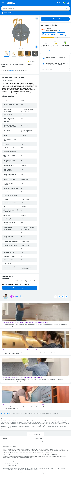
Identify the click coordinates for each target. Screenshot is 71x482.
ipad (18, 426)
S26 (22, 421)
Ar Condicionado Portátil (18, 425)
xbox (38, 422)
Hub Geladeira (48, 421)
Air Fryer (9, 422)
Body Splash (40, 425)
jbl (45, 425)
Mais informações (34, 434)
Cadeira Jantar (46, 413)
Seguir (62, 34)
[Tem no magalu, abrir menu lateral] (2, 2)
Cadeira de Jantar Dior (18, 413)
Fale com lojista (50, 34)
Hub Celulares (39, 421)
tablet (28, 425)
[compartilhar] (36, 47)
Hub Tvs (55, 421)
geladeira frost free (34, 426)
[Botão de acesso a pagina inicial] (30, 2)
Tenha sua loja (39, 441)
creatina (48, 422)
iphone (43, 422)
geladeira (26, 422)
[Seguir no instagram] (62, 296)
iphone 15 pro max (22, 423)
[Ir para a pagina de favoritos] (58, 3)
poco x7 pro (33, 422)
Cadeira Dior (55, 413)
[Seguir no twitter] (55, 296)
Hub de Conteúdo (29, 421)
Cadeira (27, 413)
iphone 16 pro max (17, 422)
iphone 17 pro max (11, 423)
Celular (9, 425)
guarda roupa (24, 426)
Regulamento (6, 443)
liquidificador (12, 426)
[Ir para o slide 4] (22, 48)
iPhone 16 (17, 421)
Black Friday (4, 421)
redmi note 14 (50, 425)
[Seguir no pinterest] (66, 296)
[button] (67, 8)
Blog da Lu (5, 438)
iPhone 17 (11, 421)
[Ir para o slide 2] (19, 48)
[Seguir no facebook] (59, 296)
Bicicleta (33, 425)
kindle (3, 423)
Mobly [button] (11, 70)
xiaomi (55, 423)
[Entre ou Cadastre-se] (68, 2)
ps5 (5, 422)
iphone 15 (60, 421)
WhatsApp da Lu (7, 441)
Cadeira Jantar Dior (36, 413)
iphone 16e (41, 423)
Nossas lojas (39, 438)
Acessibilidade (39, 443)
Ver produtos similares (55, 19)
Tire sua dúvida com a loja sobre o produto (15, 284)
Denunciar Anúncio (47, 69)
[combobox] (35, 8)
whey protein (55, 422)
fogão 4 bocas (45, 426)
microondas (63, 422)
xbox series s (48, 423)
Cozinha (15, 473)
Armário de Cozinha (55, 426)
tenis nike (58, 425)
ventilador (60, 423)
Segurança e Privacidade (9, 446)
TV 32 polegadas (12, 427)
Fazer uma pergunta (19, 288)
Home (4, 473)
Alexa (63, 426)
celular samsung (32, 423)
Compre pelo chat (13, 461)
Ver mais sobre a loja (55, 51)
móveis (9, 473)
